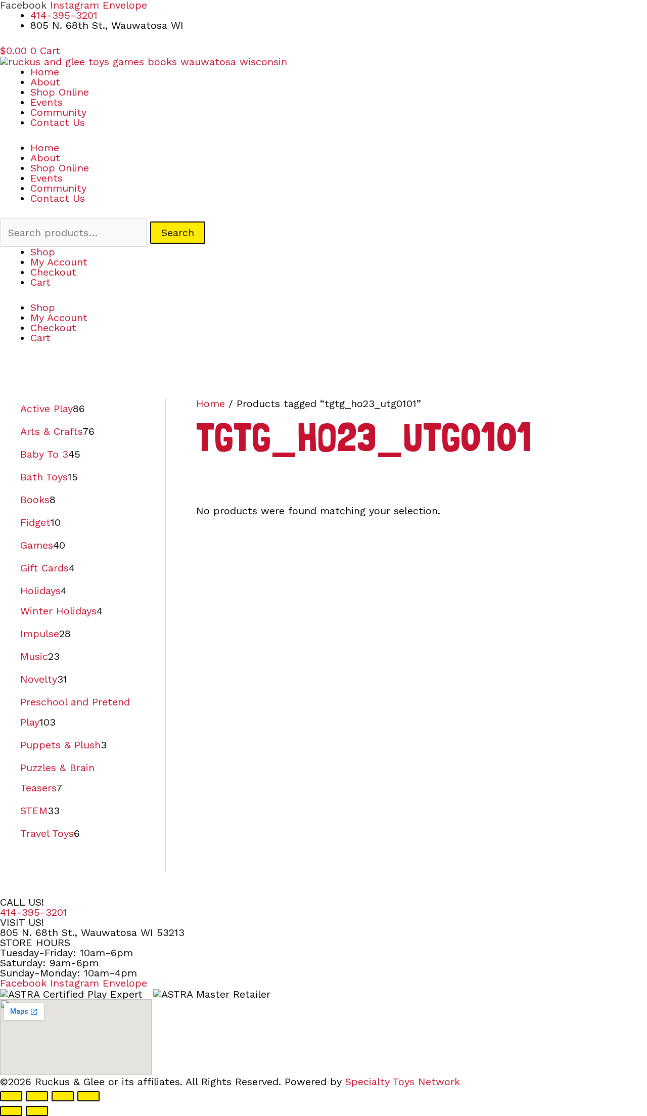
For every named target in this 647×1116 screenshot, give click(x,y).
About (45, 82)
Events (46, 102)
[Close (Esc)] (88, 1096)
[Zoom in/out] (11, 1096)
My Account (58, 262)
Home (44, 72)
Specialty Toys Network (402, 1082)
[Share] (63, 1096)
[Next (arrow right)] (37, 1111)
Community (58, 112)
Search (177, 233)
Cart (40, 282)
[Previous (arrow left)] (11, 1111)
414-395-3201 (33, 912)
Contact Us (57, 122)
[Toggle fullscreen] (37, 1096)
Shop (42, 252)
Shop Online (59, 92)
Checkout (53, 272)
